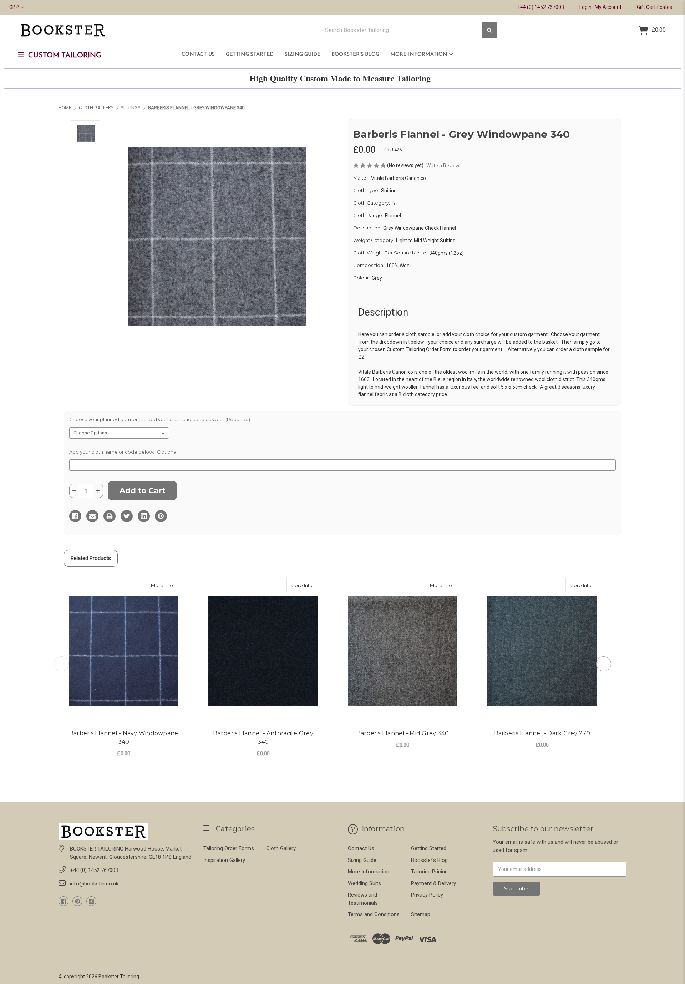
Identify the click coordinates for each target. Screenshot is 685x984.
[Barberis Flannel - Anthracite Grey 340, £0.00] (263, 651)
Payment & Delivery (433, 883)
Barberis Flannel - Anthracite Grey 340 (263, 737)
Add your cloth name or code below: (123, 452)
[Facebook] (75, 516)
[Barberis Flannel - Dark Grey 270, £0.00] (542, 651)
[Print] (109, 516)
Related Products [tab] (91, 558)
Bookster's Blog (355, 54)
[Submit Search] (489, 30)
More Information (419, 54)
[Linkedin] (144, 516)
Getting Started (250, 54)
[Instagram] (91, 901)
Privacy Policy (427, 895)
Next (603, 663)
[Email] (92, 516)
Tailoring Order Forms (228, 848)
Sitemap (420, 914)
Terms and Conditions (374, 914)
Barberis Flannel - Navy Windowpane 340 (123, 737)
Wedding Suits (364, 883)
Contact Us (198, 54)
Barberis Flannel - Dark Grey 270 (542, 733)
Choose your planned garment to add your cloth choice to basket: (159, 419)
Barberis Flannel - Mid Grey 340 (402, 733)
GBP (14, 7)
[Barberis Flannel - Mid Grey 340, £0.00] (402, 651)
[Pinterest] (161, 516)
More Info (164, 585)
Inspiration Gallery (224, 860)
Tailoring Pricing (429, 871)
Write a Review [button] (443, 165)
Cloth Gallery (281, 848)
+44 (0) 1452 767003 (540, 7)
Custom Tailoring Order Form (419, 349)
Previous (61, 663)
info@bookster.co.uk (94, 883)
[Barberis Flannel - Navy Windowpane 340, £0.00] (123, 651)
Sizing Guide (302, 54)
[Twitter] (127, 516)
